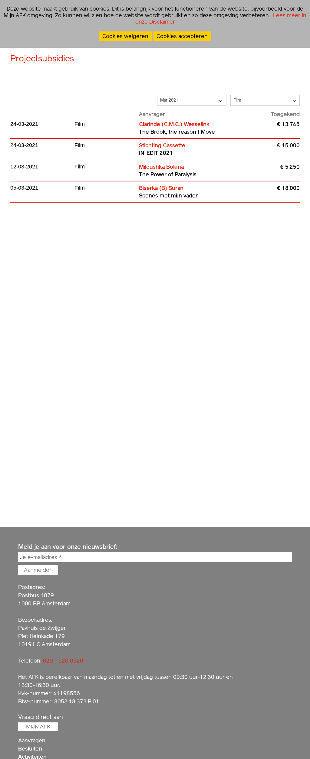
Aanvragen (31, 740)
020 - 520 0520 (63, 660)
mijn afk (38, 727)
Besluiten (30, 748)
